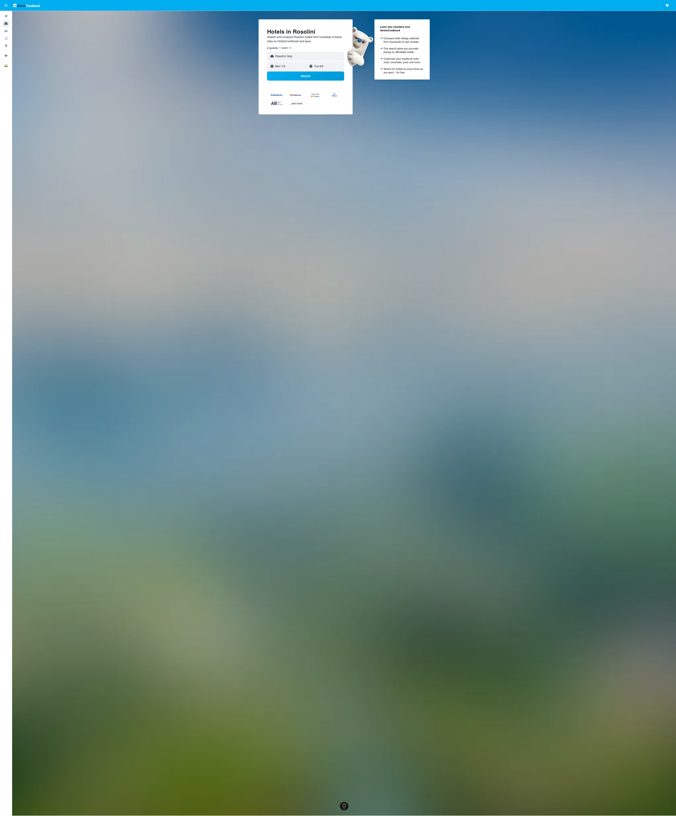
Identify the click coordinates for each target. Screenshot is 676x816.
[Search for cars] (6, 30)
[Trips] (6, 55)
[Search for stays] (6, 23)
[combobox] (279, 48)
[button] (6, 5)
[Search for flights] (6, 16)
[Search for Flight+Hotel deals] (6, 38)
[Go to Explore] (6, 45)
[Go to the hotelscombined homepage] (26, 5)
